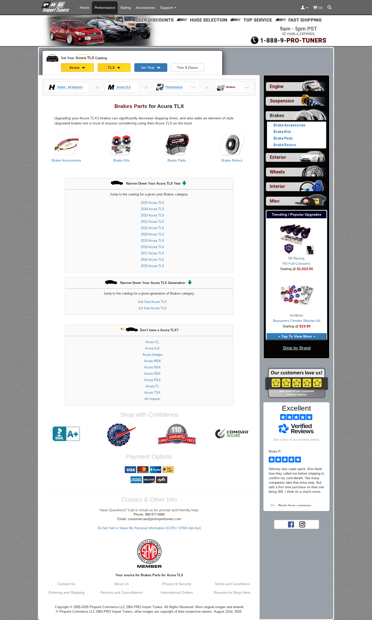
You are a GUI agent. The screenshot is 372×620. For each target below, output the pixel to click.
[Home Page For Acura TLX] (56, 6)
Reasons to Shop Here (232, 592)
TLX (112, 67)
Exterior (278, 157)
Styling (125, 8)
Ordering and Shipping (66, 592)
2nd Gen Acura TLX (152, 302)
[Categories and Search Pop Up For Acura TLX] (329, 7)
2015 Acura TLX (152, 266)
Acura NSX (152, 367)
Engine (276, 86)
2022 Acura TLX (152, 222)
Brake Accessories (66, 160)
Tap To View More (296, 336)
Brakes (277, 115)
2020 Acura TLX (152, 234)
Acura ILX (152, 348)
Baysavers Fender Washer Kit (296, 321)
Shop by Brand (297, 348)
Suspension (282, 100)
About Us (121, 584)
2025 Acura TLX (152, 203)
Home (84, 8)
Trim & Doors (187, 67)
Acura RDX (152, 373)
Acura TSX (152, 392)
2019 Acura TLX (152, 240)
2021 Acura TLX (152, 228)
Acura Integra (152, 355)
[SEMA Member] (149, 553)
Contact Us (66, 584)
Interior (277, 186)
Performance (104, 8)
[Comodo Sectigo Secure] (232, 434)
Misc (275, 201)
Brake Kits (121, 160)
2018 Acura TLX (152, 247)
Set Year (148, 67)
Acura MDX (152, 361)
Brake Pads (177, 160)
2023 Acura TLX (152, 215)
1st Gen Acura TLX (152, 308)
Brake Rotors (231, 160)
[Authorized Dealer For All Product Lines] (121, 435)
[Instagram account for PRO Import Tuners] (302, 524)
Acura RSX (152, 380)
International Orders (177, 592)
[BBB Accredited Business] (66, 434)
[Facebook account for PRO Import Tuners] (291, 524)
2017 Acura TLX (152, 253)
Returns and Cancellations (121, 592)
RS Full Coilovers (296, 263)
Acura (74, 67)
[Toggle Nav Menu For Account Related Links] (304, 7)
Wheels (277, 171)
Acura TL (152, 386)
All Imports (152, 399)
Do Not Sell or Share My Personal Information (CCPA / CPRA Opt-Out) (149, 528)
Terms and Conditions (232, 584)
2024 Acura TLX (152, 209)
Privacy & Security (176, 584)
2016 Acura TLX (152, 259)
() (319, 8)
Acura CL (152, 342)
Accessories (145, 8)
